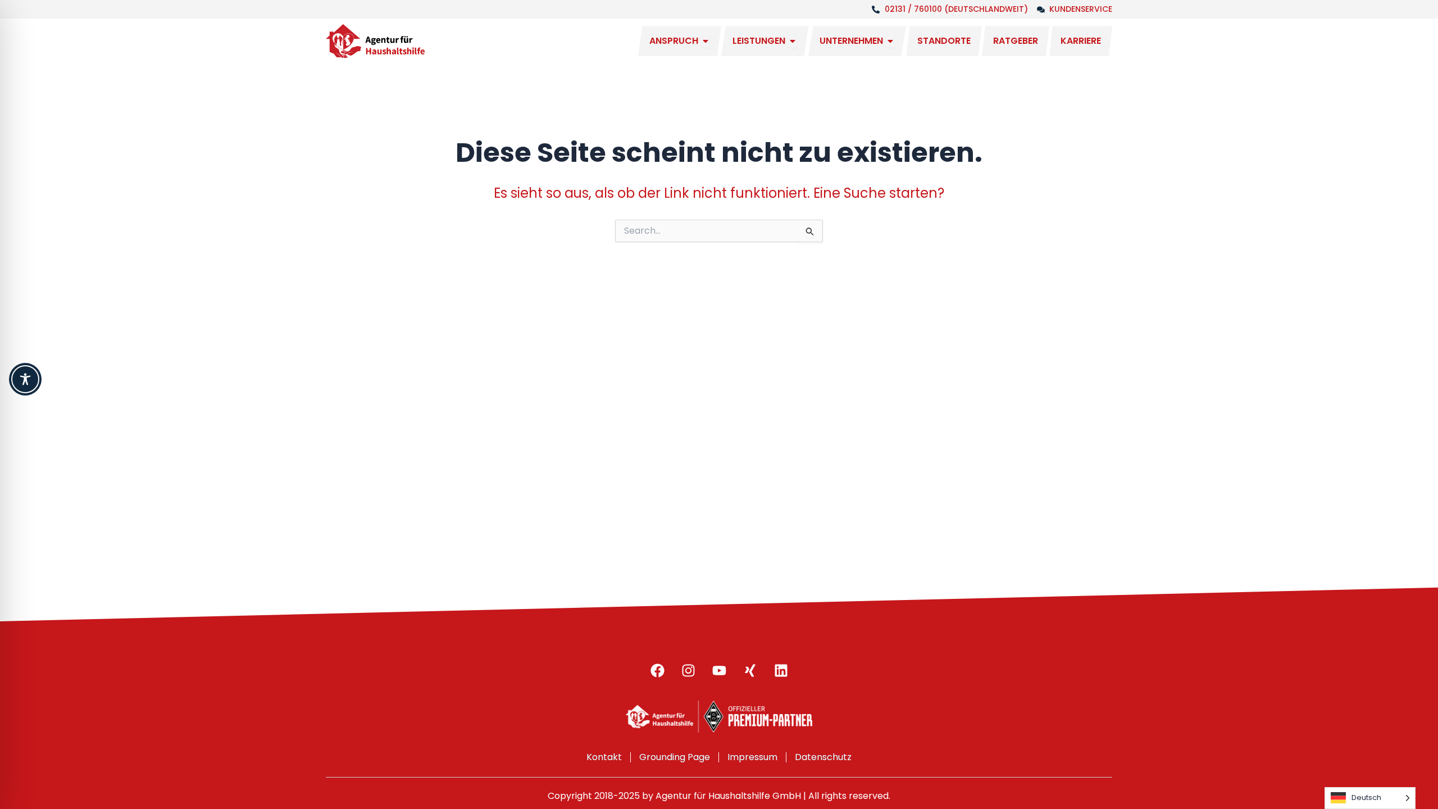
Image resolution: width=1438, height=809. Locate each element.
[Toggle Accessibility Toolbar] (25, 379)
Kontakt (604, 757)
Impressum (752, 757)
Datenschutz (823, 757)
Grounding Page (674, 757)
